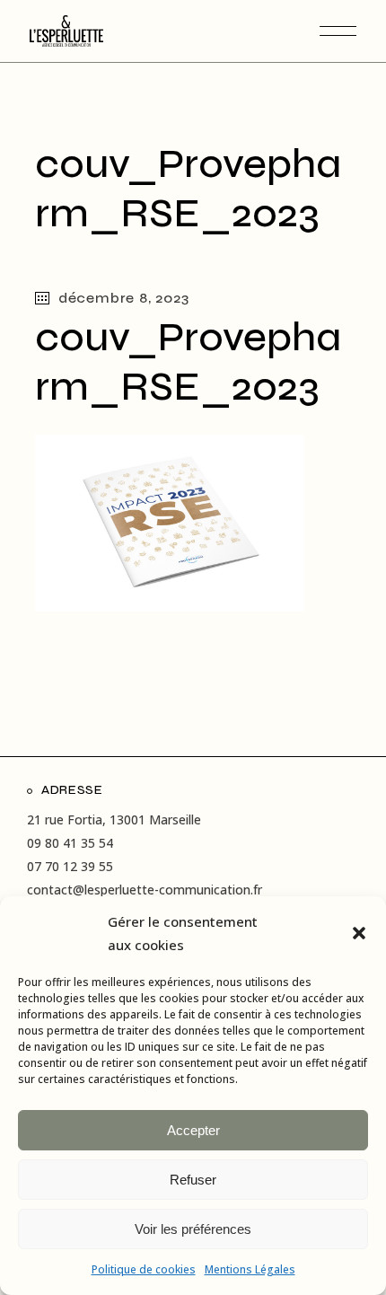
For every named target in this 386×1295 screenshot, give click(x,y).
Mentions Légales (250, 1269)
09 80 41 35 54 (70, 842)
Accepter (193, 1130)
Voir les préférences (193, 1229)
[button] (359, 933)
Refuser (193, 1179)
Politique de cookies (144, 1269)
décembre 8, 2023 (123, 297)
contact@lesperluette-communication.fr (144, 889)
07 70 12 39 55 (70, 866)
